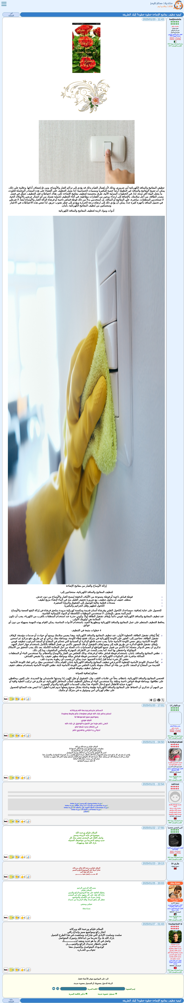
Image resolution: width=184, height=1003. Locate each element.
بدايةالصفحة (11, 1000)
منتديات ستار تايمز (161, 3)
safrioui (175, 784)
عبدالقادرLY (175, 705)
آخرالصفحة (11, 14)
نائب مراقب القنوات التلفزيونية (175, 900)
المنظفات (14, 653)
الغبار (65, 596)
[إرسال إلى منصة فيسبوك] (159, 700)
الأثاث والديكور (165, 6)
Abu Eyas (175, 883)
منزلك (92, 638)
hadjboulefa (175, 19)
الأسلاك (12, 647)
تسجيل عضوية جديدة (107, 994)
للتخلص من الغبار (72, 653)
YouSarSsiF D (175, 924)
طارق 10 (175, 863)
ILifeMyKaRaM (175, 742)
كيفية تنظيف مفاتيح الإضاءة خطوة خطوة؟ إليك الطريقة (152, 14)
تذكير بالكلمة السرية (78, 994)
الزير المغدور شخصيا (175, 828)
